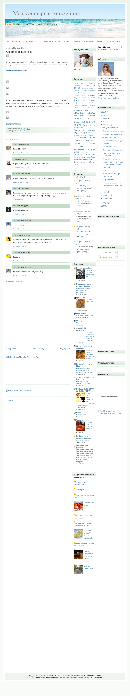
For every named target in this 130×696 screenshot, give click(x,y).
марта (105, 192)
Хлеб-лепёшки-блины (84, 159)
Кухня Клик (81, 297)
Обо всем (18, 131)
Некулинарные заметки (51, 41)
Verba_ (15, 144)
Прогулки (91, 135)
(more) (83, 191)
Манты (93, 108)
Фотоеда (99, 41)
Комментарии (106, 257)
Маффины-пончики (81, 110)
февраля (106, 195)
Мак (88, 108)
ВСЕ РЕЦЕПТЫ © (13, 124)
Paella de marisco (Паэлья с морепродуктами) (90, 354)
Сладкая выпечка (79, 148)
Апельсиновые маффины (112, 134)
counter (10, 400)
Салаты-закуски (84, 140)
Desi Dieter (98, 677)
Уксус (88, 157)
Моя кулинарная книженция (46, 13)
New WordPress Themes (92, 675)
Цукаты (83, 162)
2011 (103, 112)
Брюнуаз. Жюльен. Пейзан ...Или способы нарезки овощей (112, 164)
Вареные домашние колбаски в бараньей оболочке (90, 336)
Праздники (83, 135)
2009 (103, 203)
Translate (116, 49)
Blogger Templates (35, 675)
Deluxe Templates (57, 675)
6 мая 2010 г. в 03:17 (19, 246)
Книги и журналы (88, 100)
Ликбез (84, 108)
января (106, 198)
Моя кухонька (82, 321)
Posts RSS (30, 25)
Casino (112, 413)
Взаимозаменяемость (72, 41)
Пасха (85, 125)
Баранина (91, 83)
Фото (93, 157)
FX (104, 411)
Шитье (76, 164)
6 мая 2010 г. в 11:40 (19, 261)
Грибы (80, 93)
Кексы (76, 100)
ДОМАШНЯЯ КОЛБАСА (81, 329)
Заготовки (91, 95)
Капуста (92, 98)
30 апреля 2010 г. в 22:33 (21, 182)
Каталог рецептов (31, 41)
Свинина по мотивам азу (111, 159)
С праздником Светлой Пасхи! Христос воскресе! (84, 460)
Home (9, 25)
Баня (82, 83)
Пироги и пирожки (84, 130)
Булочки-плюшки (88, 88)
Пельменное (78, 128)
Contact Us (43, 25)
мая (105, 121)
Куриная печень (88, 105)
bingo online (110, 411)
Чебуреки (91, 162)
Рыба (92, 137)
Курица (77, 108)
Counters (119, 413)
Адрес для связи (113, 41)
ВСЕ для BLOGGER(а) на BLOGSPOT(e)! (85, 390)
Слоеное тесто (89, 152)
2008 (103, 206)
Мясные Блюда (84, 112)
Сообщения (106, 253)
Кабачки (83, 98)
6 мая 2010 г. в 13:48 (19, 275)
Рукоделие (84, 138)
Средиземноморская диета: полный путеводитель (83, 290)
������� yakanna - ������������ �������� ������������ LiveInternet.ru (84, 451)
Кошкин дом (81, 313)
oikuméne (16, 174)
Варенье (76, 90)
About (18, 25)
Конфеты (76, 103)
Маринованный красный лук (113, 150)
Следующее (11, 349)
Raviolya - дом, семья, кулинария (83, 437)
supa (15, 206)
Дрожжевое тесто (89, 93)
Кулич (76, 105)
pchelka (16, 252)
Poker (100, 411)
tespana (16, 188)
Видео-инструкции (89, 90)
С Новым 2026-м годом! (84, 315)
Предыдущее (65, 349)
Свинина (77, 143)
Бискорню (77, 85)
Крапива (84, 103)
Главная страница (14, 41)
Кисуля (16, 235)
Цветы (25, 131)
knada (78, 413)
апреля (106, 125)
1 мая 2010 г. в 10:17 (19, 229)
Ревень (76, 137)
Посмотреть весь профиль (108, 98)
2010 (103, 115)
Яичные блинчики (82, 440)
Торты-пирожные (80, 157)
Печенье (92, 128)
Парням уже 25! (81, 490)
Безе (104, 170)
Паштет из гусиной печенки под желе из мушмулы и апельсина (84, 370)
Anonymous (80, 181)
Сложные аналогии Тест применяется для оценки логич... (112, 185)
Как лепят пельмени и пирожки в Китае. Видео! (88, 556)
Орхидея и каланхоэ (19, 51)
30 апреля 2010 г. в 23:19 (21, 199)
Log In (54, 25)
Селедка (92, 143)
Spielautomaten (104, 413)
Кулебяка (92, 103)
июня (105, 118)
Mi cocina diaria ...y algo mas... (84, 347)
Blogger (89, 677)
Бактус (76, 83)
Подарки (83, 133)
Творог (88, 154)
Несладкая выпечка (84, 116)
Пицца (76, 133)
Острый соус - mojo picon (112, 137)
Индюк (76, 98)
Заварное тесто (79, 95)
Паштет (92, 125)
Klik (14, 159)
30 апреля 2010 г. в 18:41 (21, 153)
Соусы (76, 155)
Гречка (76, 93)
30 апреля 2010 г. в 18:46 (21, 167)
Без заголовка (81, 415)
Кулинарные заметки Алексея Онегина (84, 285)
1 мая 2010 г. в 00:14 (19, 214)
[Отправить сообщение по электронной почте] (28, 129)
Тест (93, 154)
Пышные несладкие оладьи (113, 131)
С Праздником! (108, 180)
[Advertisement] (21, 342)
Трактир (79, 420)
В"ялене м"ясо (81, 323)
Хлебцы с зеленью (109, 147)
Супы (82, 154)
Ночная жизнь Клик (84, 268)
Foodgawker (88, 41)
